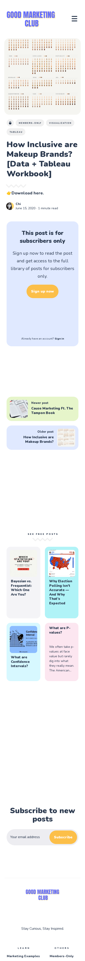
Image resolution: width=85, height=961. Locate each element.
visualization (60, 123)
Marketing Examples (23, 956)
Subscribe (63, 837)
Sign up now (42, 291)
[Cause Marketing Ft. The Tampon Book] (43, 409)
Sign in (59, 338)
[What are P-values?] (62, 652)
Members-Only (61, 956)
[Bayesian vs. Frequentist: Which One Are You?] (23, 582)
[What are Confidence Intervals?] (23, 652)
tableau (16, 132)
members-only (30, 123)
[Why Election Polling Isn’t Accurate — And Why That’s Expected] (62, 582)
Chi (18, 204)
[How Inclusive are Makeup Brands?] (43, 437)
